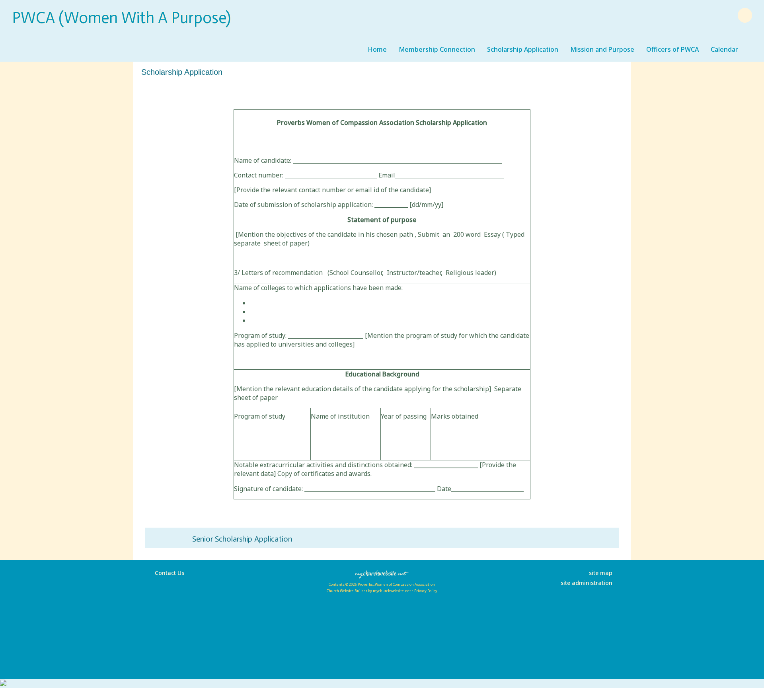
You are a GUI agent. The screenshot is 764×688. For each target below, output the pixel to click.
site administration (586, 583)
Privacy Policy (425, 590)
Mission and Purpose (602, 49)
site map (600, 573)
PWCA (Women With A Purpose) (121, 17)
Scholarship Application (522, 49)
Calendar (724, 49)
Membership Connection (437, 49)
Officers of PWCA (672, 49)
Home (377, 49)
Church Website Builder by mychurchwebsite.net (368, 590)
